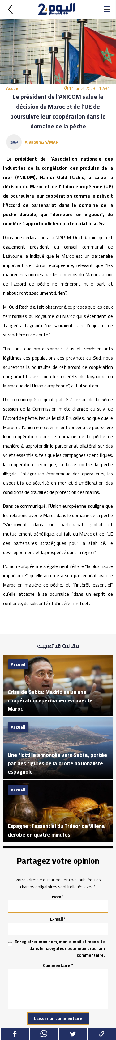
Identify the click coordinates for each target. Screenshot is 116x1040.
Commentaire (58, 965)
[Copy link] (101, 1034)
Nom (58, 896)
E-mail (58, 919)
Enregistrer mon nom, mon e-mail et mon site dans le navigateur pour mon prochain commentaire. (60, 948)
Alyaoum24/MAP (41, 142)
